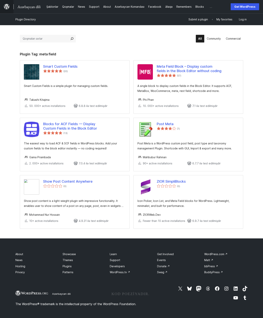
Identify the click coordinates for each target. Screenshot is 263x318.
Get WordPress (244, 6)
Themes (68, 260)
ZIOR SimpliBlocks (171, 181)
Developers (117, 266)
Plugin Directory (25, 19)
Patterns (68, 272)
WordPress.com (216, 254)
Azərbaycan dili (61, 293)
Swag (162, 272)
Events (161, 260)
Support (115, 260)
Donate (163, 266)
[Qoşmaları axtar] (72, 38)
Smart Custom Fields (60, 66)
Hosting (20, 266)
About (19, 254)
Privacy (20, 272)
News (19, 260)
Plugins (67, 266)
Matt (208, 260)
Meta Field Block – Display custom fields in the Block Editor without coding (189, 68)
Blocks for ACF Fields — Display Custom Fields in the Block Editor (70, 126)
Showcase (69, 254)
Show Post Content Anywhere (68, 181)
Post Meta (165, 124)
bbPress (211, 266)
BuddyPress (213, 272)
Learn (113, 254)
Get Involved (165, 254)
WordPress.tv (120, 272)
